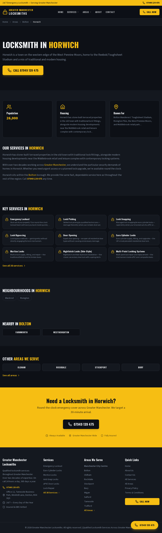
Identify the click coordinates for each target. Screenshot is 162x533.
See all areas (10, 375)
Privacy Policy (131, 488)
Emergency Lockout (52, 466)
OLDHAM (21, 367)
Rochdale (88, 479)
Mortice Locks (50, 475)
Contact (110, 12)
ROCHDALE (61, 367)
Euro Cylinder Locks (52, 470)
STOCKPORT (101, 367)
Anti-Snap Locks (50, 479)
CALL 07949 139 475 (25, 70)
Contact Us (130, 475)
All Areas (88, 510)
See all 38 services (13, 265)
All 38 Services (50, 492)
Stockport (89, 483)
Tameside (89, 501)
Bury (86, 488)
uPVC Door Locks (51, 483)
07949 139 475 (152, 2)
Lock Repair (48, 488)
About (98, 12)
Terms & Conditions (134, 492)
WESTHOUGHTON (61, 332)
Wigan (87, 492)
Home (60, 12)
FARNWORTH (22, 332)
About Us (129, 470)
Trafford (88, 506)
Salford (87, 497)
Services (71, 12)
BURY (140, 367)
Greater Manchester (55, 165)
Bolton (25, 22)
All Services (130, 479)
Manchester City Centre (96, 466)
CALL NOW (151, 12)
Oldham (87, 475)
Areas (86, 12)
